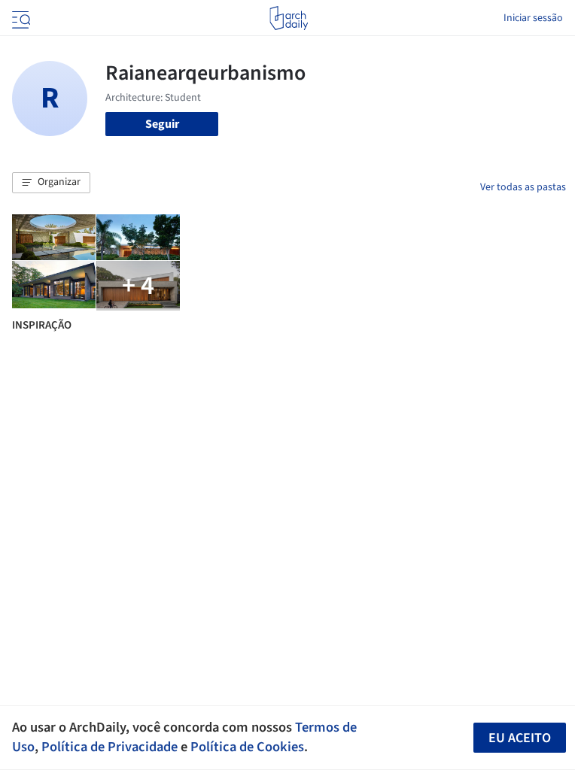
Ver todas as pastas (523, 187)
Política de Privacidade (109, 746)
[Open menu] (19, 18)
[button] (51, 182)
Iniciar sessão (533, 18)
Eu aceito (519, 738)
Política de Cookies (247, 746)
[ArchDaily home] (288, 18)
